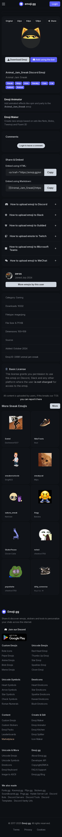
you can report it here (31, 399)
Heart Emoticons (40, 685)
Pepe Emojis (8, 655)
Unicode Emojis (9, 755)
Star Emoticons (39, 689)
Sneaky (35, 83)
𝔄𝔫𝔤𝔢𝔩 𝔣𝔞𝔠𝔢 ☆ (39, 591)
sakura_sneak (11, 513)
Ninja (18, 83)
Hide (26, 83)
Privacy (28, 829)
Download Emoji (18, 59)
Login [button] (55, 4)
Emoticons (7, 765)
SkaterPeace (11, 550)
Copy (50, 172)
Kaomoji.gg (17, 790)
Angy (36, 513)
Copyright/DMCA (40, 765)
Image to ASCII (9, 774)
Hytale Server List (39, 793)
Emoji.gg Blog (38, 774)
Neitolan (8, 517)
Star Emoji (36, 660)
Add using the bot (45, 59)
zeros (18, 273)
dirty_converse (41, 587)
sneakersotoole (12, 476)
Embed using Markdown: (18, 181)
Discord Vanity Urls (23, 800)
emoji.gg (30, 3)
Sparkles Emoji (39, 665)
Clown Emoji (37, 669)
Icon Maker (37, 739)
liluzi (36, 443)
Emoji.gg (13, 611)
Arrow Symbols (9, 689)
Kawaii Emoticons (40, 699)
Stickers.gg (39, 790)
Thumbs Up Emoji (40, 655)
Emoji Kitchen (38, 729)
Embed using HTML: (16, 166)
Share (53, 21)
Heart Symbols (9, 685)
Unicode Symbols (10, 760)
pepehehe (9, 587)
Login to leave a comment (31, 145)
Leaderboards (9, 734)
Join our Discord (17, 629)
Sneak (10, 83)
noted (36, 550)
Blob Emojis (7, 665)
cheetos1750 (40, 554)
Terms (16, 829)
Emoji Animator (39, 725)
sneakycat (38, 476)
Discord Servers (16, 797)
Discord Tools (33, 797)
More (55, 406)
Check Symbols (9, 699)
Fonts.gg (6, 790)
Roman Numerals (10, 703)
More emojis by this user (31, 284)
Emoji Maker (38, 720)
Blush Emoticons (40, 703)
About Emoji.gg (39, 755)
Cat (51, 83)
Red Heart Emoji (39, 651)
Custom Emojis (9, 720)
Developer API (39, 760)
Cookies (41, 829)
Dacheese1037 (12, 443)
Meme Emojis (8, 669)
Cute (44, 83)
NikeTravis (39, 439)
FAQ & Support (39, 769)
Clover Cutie (10, 554)
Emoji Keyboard (9, 769)
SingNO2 (9, 480)
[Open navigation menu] (3, 4)
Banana (37, 517)
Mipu (36, 480)
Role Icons (7, 651)
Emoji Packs (8, 729)
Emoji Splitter (38, 734)
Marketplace (8, 739)
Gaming (19, 297)
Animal (20, 87)
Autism (10, 87)
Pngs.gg (24, 793)
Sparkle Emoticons (41, 694)
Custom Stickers (10, 725)
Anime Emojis (8, 660)
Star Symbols (8, 694)
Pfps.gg (29, 790)
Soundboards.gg (10, 793)
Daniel (8, 439)
